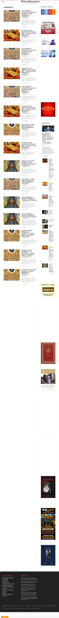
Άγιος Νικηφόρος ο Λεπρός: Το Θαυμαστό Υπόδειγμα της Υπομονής (29, 198)
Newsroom (25, 18)
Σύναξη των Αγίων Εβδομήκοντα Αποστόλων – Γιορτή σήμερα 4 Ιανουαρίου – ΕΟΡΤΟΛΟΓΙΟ (28, 233)
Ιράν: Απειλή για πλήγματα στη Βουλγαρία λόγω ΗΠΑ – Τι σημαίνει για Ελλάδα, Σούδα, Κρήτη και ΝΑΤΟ (29, 598)
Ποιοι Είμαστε (33, 605)
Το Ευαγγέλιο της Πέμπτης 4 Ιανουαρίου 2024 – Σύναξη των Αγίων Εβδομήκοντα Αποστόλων (28, 109)
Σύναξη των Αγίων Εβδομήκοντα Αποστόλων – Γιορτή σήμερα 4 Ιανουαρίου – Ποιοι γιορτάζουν (28, 253)
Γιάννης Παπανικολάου (47, 143)
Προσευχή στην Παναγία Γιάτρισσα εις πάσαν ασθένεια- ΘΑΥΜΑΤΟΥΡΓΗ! (52, 267)
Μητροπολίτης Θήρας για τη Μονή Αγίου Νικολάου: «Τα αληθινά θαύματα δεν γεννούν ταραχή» (29, 589)
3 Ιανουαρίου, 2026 (31, 37)
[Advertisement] (48, 79)
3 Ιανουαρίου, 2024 (31, 113)
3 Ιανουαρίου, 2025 (31, 75)
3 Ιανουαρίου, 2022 (31, 201)
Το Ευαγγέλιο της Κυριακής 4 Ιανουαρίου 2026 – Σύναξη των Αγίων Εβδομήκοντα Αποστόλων (28, 33)
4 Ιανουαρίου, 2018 (31, 275)
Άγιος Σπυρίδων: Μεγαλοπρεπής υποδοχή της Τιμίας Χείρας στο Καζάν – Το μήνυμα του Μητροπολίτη (52, 235)
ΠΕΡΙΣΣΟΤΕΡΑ (25, 26)
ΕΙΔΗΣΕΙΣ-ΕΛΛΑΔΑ (5, 582)
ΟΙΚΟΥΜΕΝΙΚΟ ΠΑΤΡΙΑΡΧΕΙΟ (7, 577)
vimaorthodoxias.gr (8, 605)
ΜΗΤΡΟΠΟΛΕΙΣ (5, 579)
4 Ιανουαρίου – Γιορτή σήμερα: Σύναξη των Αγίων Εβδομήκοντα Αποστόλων (28, 127)
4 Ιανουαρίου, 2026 (31, 18)
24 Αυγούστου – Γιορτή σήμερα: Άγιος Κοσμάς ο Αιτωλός (51, 186)
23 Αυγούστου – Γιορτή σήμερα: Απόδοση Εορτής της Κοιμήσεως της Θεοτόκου (51, 200)
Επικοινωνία (39, 605)
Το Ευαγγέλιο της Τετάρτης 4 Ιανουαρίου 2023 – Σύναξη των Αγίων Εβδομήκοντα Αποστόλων (28, 145)
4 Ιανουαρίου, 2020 (31, 257)
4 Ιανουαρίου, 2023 (31, 130)
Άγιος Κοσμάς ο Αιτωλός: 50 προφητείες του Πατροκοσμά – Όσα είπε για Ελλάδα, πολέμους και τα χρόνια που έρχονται (29, 594)
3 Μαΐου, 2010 (51, 221)
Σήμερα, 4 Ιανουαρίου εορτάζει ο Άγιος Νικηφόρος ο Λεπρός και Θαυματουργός (28, 163)
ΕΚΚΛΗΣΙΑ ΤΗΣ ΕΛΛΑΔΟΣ (7, 585)
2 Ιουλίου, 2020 (51, 273)
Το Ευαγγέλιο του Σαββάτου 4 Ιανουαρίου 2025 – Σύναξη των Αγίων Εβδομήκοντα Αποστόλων (28, 71)
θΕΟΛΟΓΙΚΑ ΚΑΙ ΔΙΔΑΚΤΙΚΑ (7, 594)
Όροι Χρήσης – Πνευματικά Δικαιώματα (50, 605)
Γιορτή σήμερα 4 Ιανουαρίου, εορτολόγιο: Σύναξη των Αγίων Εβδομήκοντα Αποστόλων (28, 13)
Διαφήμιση (28, 605)
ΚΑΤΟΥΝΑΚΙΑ (52, 219)
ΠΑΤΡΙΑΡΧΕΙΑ (5, 580)
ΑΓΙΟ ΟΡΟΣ (4, 588)
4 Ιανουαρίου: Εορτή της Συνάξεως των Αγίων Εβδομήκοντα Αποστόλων (28, 272)
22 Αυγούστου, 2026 (46, 144)
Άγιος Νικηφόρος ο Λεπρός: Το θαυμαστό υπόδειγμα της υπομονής (28, 215)
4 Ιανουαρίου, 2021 (31, 218)
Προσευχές (4, 591)
